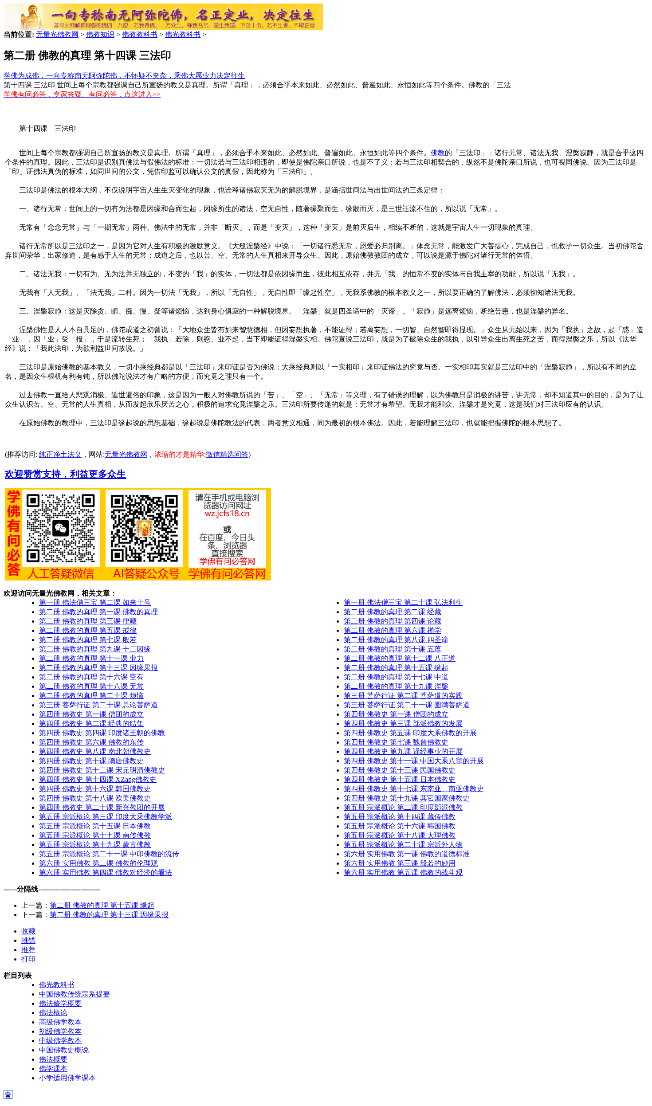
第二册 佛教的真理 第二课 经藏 (392, 612)
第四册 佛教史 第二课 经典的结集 (91, 723)
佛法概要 (53, 1059)
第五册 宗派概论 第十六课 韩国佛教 (400, 826)
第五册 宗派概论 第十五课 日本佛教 (95, 826)
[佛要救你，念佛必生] (163, 27)
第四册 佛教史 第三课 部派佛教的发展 (403, 723)
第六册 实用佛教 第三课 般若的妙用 (400, 863)
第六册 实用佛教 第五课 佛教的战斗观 (403, 872)
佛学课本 (53, 1068)
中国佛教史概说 (64, 1050)
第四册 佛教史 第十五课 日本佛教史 (400, 779)
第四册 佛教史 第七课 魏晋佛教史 (396, 742)
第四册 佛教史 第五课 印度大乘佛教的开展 (410, 733)
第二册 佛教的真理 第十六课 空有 (91, 677)
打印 (28, 959)
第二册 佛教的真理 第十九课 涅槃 (396, 686)
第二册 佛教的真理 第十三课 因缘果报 (98, 667)
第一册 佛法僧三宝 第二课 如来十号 (95, 602)
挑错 (28, 940)
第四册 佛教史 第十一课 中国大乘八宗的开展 (414, 761)
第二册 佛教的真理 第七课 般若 (88, 639)
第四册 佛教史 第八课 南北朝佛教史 (95, 751)
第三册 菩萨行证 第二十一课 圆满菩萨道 (407, 705)
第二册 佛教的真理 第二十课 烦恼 (91, 695)
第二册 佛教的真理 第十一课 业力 (91, 658)
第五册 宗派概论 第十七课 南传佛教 (95, 835)
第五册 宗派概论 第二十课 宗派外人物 (403, 844)
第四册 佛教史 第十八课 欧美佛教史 (95, 798)
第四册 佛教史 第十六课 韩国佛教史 (95, 788)
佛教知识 (100, 34)
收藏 (28, 931)
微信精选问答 (227, 454)
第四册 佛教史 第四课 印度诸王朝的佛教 (102, 733)
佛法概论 (53, 1012)
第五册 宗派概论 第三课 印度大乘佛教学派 (105, 816)
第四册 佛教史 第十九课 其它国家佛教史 (407, 798)
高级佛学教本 (60, 1022)
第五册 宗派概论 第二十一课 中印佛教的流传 (109, 854)
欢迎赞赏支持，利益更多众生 (65, 474)
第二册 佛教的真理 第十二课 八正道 (400, 658)
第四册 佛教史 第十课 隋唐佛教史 (91, 761)
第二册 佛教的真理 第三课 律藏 (88, 621)
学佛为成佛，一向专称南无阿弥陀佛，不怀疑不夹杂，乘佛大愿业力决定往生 (124, 75)
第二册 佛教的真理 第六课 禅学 (392, 630)
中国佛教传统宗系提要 (74, 994)
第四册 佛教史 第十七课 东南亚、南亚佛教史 (414, 788)
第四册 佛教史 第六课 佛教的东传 (91, 742)
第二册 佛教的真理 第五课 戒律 (88, 630)
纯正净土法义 (60, 454)
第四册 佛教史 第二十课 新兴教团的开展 (102, 807)
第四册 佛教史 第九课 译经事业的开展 (403, 751)
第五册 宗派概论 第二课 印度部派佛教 (403, 807)
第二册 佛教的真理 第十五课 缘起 (396, 667)
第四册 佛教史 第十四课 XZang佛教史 (98, 779)
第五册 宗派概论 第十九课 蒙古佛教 (95, 844)
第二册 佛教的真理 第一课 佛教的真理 (98, 612)
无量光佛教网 (57, 34)
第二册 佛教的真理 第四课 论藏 (392, 621)
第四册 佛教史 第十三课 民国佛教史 (400, 770)
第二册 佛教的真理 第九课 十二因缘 (95, 649)
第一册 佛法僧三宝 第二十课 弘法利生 (403, 602)
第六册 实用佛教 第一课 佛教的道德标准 (407, 854)
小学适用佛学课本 (67, 1078)
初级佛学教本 (60, 1031)
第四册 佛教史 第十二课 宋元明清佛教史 (102, 770)
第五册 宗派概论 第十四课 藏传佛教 (400, 816)
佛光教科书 (182, 34)
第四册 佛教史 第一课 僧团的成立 (91, 714)
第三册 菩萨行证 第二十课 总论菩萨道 (98, 705)
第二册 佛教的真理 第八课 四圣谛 (396, 639)
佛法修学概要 (60, 1003)
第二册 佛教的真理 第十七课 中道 (396, 677)
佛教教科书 (139, 34)
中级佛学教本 (60, 1040)
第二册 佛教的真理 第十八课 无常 (91, 686)
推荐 (28, 949)
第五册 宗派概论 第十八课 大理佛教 (400, 835)
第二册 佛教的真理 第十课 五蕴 (392, 649)
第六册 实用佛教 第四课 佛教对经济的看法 (105, 872)
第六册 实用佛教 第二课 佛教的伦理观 (98, 863)
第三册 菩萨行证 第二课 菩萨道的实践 (403, 695)
